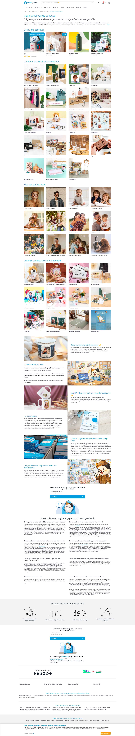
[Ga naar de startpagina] (30, 2)
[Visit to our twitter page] (37, 673)
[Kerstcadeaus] (34, 320)
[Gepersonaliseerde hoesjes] (56, 74)
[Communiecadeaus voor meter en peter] (56, 273)
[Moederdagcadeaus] (79, 297)
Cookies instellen (28, 733)
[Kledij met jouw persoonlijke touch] (34, 98)
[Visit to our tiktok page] (50, 673)
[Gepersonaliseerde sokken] (101, 42)
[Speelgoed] (56, 121)
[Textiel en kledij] (101, 74)
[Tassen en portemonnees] (34, 121)
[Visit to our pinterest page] (41, 673)
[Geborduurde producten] (56, 98)
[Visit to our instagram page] (47, 673)
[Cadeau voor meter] (79, 221)
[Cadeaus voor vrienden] (34, 244)
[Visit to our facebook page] (34, 673)
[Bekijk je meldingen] (106, 2)
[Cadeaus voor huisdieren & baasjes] (101, 244)
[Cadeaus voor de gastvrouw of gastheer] (56, 244)
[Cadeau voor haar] (34, 197)
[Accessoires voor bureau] (56, 168)
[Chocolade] (101, 98)
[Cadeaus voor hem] (56, 197)
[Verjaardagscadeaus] (34, 297)
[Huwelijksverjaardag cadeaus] (56, 320)
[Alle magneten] (101, 121)
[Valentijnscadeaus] (56, 297)
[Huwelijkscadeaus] (101, 273)
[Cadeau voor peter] (101, 221)
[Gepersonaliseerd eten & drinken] (56, 145)
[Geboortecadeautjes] (34, 273)
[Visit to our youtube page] (44, 673)
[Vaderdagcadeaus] (101, 297)
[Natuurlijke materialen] (34, 168)
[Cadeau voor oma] (34, 221)
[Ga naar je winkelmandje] (109, 2)
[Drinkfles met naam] (79, 42)
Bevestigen (54, 496)
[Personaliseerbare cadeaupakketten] (34, 145)
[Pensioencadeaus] (101, 320)
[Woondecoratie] (79, 168)
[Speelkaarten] (79, 121)
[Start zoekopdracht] (92, 2)
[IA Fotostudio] (79, 74)
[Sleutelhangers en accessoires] (79, 98)
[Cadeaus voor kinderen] (101, 197)
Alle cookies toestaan (105, 733)
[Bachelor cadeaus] (79, 273)
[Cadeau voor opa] (56, 221)
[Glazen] (79, 145)
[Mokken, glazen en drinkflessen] (34, 74)
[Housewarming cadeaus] (79, 320)
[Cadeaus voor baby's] (79, 197)
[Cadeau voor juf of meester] (79, 244)
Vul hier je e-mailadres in (57, 491)
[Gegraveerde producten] (101, 145)
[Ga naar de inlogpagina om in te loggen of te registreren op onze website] (103, 2)
